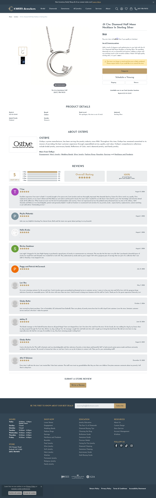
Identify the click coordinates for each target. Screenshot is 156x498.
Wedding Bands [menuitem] (49, 428)
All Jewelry (78, 9)
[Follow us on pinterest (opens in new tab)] (121, 446)
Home (10, 17)
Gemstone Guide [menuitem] (85, 437)
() (59, 172)
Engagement (44, 154)
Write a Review (78, 385)
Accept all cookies (30, 493)
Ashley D (23, 319)
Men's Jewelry (55, 154)
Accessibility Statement (137, 489)
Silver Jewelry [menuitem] (48, 446)
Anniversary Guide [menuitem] (85, 452)
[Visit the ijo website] (65, 476)
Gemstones (65, 9)
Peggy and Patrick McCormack (32, 267)
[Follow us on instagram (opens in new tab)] (131, 446)
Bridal (43, 9)
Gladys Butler (25, 301)
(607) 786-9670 (59, 92)
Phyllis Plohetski (26, 214)
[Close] (153, 2)
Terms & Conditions (120, 489)
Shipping (113, 82)
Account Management (121, 431)
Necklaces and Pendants (124, 154)
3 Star (24, 176)
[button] (116, 9)
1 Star (24, 180)
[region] (60, 56)
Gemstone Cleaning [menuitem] (86, 449)
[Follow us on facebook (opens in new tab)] (116, 446)
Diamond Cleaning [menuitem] (85, 446)
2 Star (24, 178)
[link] (141, 9)
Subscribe (120, 406)
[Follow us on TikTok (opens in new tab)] (126, 446)
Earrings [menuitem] (47, 434)
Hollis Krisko (25, 230)
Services (99, 9)
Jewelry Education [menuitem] (85, 422)
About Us (117, 422)
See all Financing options (110, 43)
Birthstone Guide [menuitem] (85, 434)
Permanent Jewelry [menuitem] (50, 458)
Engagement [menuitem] (48, 425)
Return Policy (94, 489)
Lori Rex (23, 283)
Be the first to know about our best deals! (51, 406)
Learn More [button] (96, 2)
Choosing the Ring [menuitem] (85, 431)
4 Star (24, 174)
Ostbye (46, 114)
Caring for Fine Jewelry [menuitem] (87, 443)
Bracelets (99, 154)
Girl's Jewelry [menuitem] (48, 449)
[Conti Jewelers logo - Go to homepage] (22, 8)
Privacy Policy (106, 489)
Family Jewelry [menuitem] (49, 464)
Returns (136, 82)
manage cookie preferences (20, 489)
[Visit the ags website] (77, 476)
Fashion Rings (90, 154)
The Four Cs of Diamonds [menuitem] (88, 425)
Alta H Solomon (26, 358)
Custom (88, 9)
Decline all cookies (15, 493)
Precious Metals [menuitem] (84, 440)
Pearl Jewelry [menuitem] (48, 443)
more (119, 55)
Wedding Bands (67, 154)
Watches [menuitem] (47, 455)
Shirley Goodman (27, 246)
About (108, 9)
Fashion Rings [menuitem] (49, 431)
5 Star (24, 172)
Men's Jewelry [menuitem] (48, 452)
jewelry (16, 17)
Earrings (107, 154)
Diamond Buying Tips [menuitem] (86, 428)
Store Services (119, 428)
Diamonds (53, 9)
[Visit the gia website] (90, 476)
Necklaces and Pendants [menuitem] (52, 437)
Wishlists (117, 434)
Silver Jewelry (79, 154)
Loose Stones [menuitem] (48, 422)
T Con (22, 189)
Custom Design (119, 425)
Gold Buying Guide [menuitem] (85, 455)
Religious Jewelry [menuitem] (50, 461)
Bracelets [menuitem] (47, 440)
